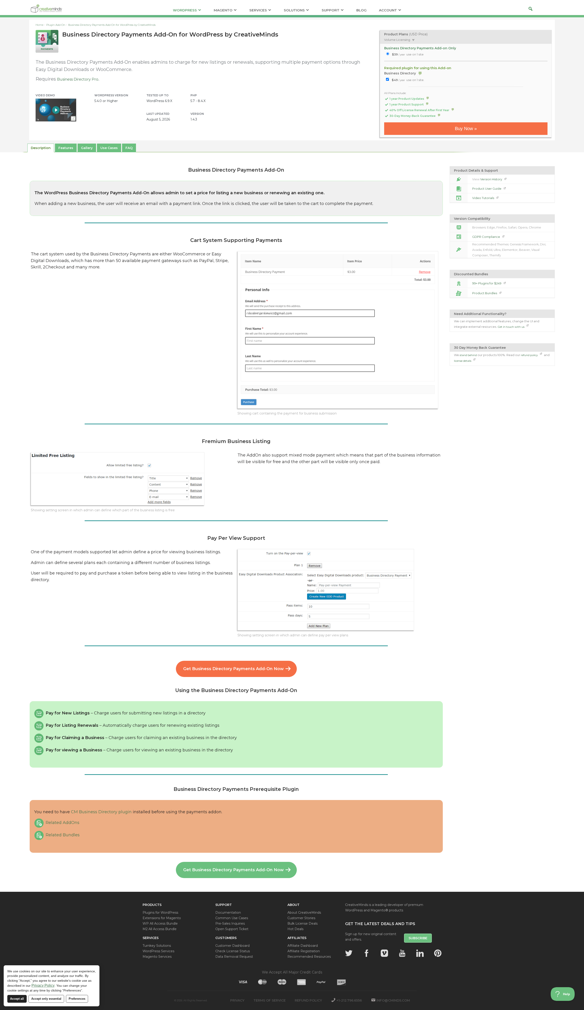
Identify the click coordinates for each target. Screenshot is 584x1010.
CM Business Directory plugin (101, 811)
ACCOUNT (388, 10)
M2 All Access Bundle (160, 929)
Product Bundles (485, 293)
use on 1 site (408, 54)
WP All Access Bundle (160, 923)
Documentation (228, 912)
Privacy (237, 1000)
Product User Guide (487, 188)
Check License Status (232, 951)
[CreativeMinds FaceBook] (366, 953)
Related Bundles (63, 834)
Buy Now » (466, 128)
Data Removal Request (234, 957)
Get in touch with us (511, 326)
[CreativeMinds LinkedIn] (420, 953)
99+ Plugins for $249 (487, 283)
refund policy (530, 355)
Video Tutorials (483, 198)
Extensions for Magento (162, 918)
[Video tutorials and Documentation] (459, 198)
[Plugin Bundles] (459, 293)
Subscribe (418, 938)
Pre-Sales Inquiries (230, 923)
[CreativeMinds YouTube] (402, 953)
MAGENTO (223, 10)
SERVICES (258, 10)
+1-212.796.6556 (349, 1000)
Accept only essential (46, 998)
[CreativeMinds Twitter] (348, 953)
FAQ (129, 148)
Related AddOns (62, 822)
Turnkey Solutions (157, 946)
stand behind (468, 355)
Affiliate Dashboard (302, 946)
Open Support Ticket (231, 929)
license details (463, 360)
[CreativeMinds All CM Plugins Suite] (459, 283)
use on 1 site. (408, 80)
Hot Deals (295, 929)
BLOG (361, 10)
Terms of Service (269, 1000)
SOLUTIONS (294, 10)
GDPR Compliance (486, 237)
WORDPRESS (185, 10)
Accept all (17, 998)
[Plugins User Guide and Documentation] (459, 189)
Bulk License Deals (302, 923)
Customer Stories (301, 918)
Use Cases (109, 148)
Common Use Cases (231, 918)
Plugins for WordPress (160, 912)
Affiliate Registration (303, 951)
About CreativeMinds (304, 912)
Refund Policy (308, 1000)
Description (41, 148)
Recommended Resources (309, 957)
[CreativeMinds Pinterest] (437, 953)
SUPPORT (330, 10)
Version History (491, 179)
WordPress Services (158, 951)
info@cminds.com (393, 1000)
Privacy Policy (43, 985)
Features (65, 148)
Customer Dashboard (232, 946)
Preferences (77, 998)
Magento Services (157, 957)
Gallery (87, 148)
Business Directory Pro (77, 79)
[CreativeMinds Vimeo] (384, 953)
